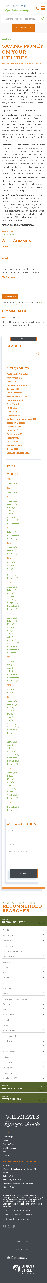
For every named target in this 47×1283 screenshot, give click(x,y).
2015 (9, 614)
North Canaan (9, 1051)
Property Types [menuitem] (9, 1144)
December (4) (12, 653)
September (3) (13, 603)
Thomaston (8, 1062)
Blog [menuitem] (4, 1151)
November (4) (13, 523)
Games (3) (12, 411)
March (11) (11, 779)
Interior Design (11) (18, 423)
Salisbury (7, 1057)
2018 (9, 543)
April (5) (10, 711)
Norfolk (6, 1046)
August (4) (11, 640)
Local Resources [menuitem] (9, 1148)
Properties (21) (15, 434)
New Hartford (9, 1035)
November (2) (13, 535)
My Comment (9, 277)
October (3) (12, 646)
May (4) (10, 665)
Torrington (7, 1067)
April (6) (10, 782)
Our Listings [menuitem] (8, 1137)
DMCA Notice (21, 1249)
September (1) (13, 575)
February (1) (12, 532)
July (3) (10, 637)
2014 (9, 657)
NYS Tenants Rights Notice (16, 1219)
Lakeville (7, 1025)
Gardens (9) (13, 415)
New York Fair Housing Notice (17, 1211)
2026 (9, 479)
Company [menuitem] (6, 1155)
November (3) (13, 606)
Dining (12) (13, 389)
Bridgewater (8, 956)
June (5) (10, 668)
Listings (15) (14, 426)
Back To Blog (6, 39)
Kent (5, 1009)
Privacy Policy (22, 1241)
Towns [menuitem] (5, 1140)
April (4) (10, 662)
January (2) (12, 501)
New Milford (8, 1014)
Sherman (7, 988)
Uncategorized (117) (18, 453)
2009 (9, 768)
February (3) (12, 504)
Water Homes (11, 1099)
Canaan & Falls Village (12, 951)
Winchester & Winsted (13, 1078)
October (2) (12, 730)
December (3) (12, 681)
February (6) (12, 704)
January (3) (12, 742)
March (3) (11, 507)
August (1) (11, 572)
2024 (9, 488)
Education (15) (15, 393)
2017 (9, 558)
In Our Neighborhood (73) (21, 419)
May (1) (10, 693)
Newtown (7, 1041)
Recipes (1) (13, 438)
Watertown (8, 1072)
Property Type (12, 1088)
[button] (43, 19)
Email (5, 258)
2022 (9, 528)
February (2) (12, 590)
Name (5, 246)
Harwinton (7, 967)
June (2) (10, 511)
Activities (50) (15, 378)
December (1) (12, 538)
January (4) (12, 773)
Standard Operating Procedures (18, 1215)
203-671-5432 (8, 1187)
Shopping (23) (14, 445)
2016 (9, 582)
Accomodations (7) (17, 374)
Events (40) (13, 404)
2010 (9, 737)
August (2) (11, 517)
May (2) (10, 631)
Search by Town (13, 922)
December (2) (12, 554)
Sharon (6, 983)
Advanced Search (24, 28)
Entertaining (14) (17, 396)
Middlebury (8, 946)
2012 (9, 685)
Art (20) (11, 381)
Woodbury (7, 1020)
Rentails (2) (13, 441)
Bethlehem (8, 935)
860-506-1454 (8, 1176)
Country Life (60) (17, 385)
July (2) (10, 514)
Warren (6, 993)
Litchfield (7, 940)
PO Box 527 (7, 1165)
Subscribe (23, 339)
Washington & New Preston (15, 998)
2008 (9, 802)
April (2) (10, 565)
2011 (9, 697)
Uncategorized (10, 234)
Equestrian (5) (15, 400)
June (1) (10, 717)
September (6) (13, 754)
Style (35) (12, 449)
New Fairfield (9, 1030)
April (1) (10, 689)
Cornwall (7, 961)
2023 (9, 497)
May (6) (10, 569)
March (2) (11, 593)
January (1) (12, 483)
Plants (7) (12, 430)
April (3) (10, 596)
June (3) (10, 785)
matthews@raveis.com (12, 1179)
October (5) (12, 674)
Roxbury (6, 977)
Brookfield (7, 930)
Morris (6, 972)
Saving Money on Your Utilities (22, 52)
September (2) (13, 520)
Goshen (6, 1004)
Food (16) (12, 408)
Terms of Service (15, 305)
